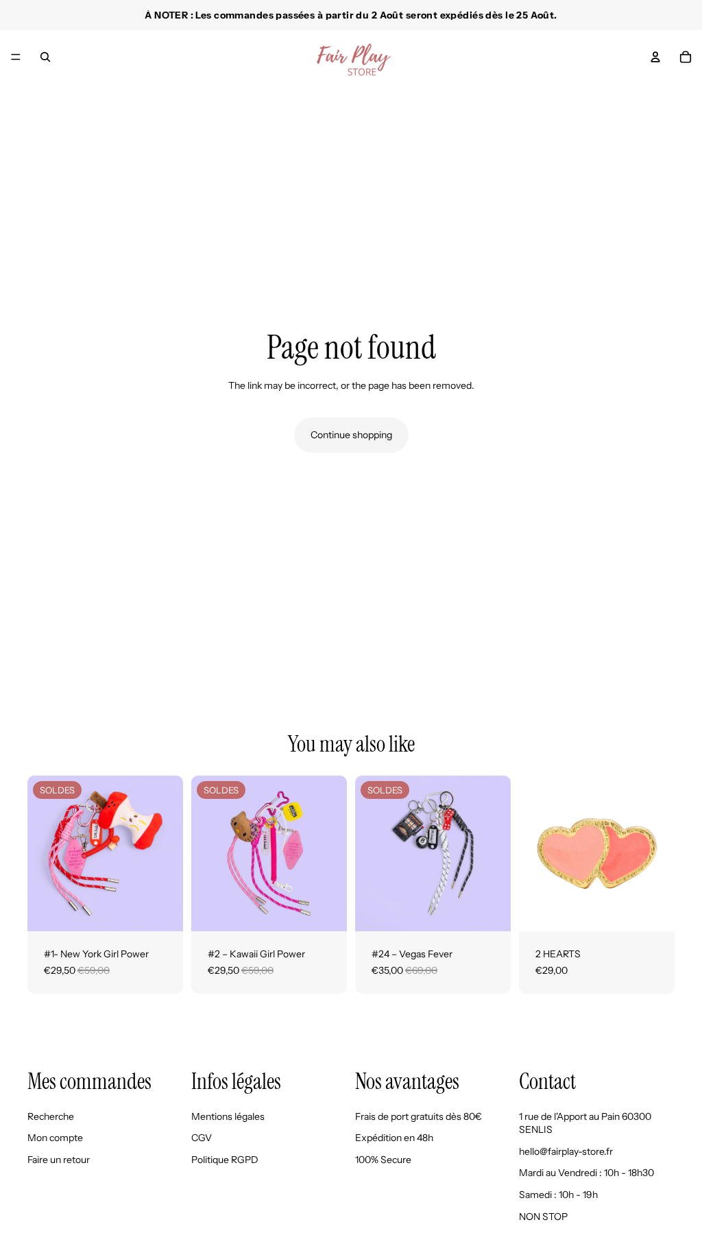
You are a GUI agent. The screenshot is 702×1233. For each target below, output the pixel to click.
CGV (201, 1138)
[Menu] (16, 57)
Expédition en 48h (394, 1138)
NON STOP (543, 1216)
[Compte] (655, 57)
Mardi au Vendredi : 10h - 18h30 (586, 1173)
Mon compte (55, 1138)
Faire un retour (58, 1159)
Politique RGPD (224, 1159)
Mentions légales (228, 1116)
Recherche (50, 1116)
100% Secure (383, 1159)
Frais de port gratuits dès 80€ (418, 1116)
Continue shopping (351, 435)
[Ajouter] (161, 910)
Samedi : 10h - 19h (558, 1194)
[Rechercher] (45, 57)
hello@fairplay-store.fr (566, 1151)
